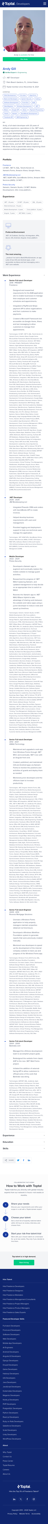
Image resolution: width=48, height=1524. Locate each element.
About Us (6, 1474)
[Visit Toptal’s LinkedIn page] (14, 1499)
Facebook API (8, 117)
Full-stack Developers (11, 1325)
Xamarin (14, 113)
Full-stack (23, 95)
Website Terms (24, 1514)
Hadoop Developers (11, 1373)
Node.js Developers (11, 1399)
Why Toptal (7, 1452)
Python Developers (10, 1412)
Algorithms (32, 95)
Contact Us (7, 1456)
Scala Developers (10, 1430)
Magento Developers (11, 1395)
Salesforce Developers (12, 1425)
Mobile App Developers (12, 1343)
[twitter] (18, 1160)
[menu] (44, 3)
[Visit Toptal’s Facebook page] (27, 1499)
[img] (15, 72)
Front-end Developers (11, 1330)
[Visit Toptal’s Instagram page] (33, 1499)
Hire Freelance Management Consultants (19, 1299)
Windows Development (24, 106)
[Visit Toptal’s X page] (20, 1499)
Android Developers (11, 1352)
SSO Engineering (22, 117)
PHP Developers (9, 1404)
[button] (24, 275)
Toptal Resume (9, 1465)
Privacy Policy (12, 1514)
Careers (6, 1469)
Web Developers (9, 1338)
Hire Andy (24, 59)
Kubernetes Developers (12, 1391)
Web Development (10, 95)
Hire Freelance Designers (13, 1290)
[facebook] (23, 1160)
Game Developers (10, 1369)
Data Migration (8, 106)
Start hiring (24, 1262)
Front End (25, 102)
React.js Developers (11, 1417)
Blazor (6, 110)
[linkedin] (29, 1160)
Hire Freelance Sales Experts (14, 1312)
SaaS (33, 102)
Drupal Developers (10, 1365)
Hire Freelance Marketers (13, 1295)
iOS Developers (9, 1378)
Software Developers (11, 1334)
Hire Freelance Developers (13, 1286)
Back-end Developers (11, 99)
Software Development (11, 102)
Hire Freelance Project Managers (16, 1303)
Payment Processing (36, 110)
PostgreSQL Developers (12, 1408)
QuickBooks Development (29, 113)
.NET (36, 106)
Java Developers (9, 1382)
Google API (15, 110)
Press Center (8, 1461)
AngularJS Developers (12, 1356)
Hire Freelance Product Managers (16, 1308)
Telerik (6, 113)
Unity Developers (10, 1434)
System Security (26, 99)
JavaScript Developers (12, 1386)
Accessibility (36, 1514)
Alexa (24, 110)
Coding (37, 99)
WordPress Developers (12, 1438)
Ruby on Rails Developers (13, 1421)
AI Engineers (8, 1347)
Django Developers (10, 1360)
